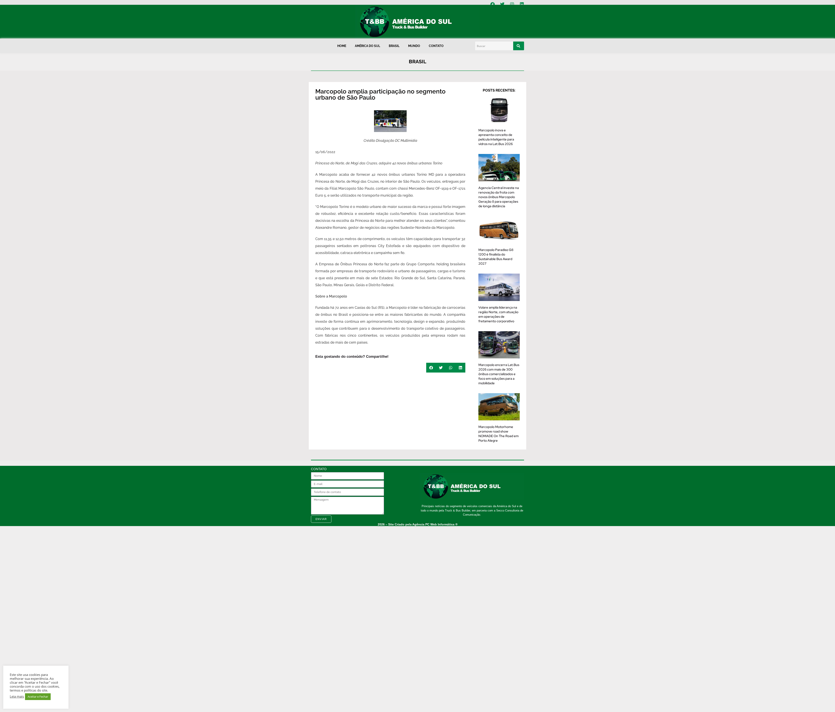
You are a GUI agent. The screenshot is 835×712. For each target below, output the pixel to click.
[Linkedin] (522, 4)
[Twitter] (502, 4)
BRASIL (394, 46)
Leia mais (17, 696)
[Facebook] (492, 4)
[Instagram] (512, 4)
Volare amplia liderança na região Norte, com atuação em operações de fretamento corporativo (498, 314)
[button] (431, 368)
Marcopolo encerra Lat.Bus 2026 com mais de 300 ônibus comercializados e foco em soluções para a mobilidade (498, 374)
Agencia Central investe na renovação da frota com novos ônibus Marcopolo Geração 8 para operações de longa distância (498, 197)
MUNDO (414, 46)
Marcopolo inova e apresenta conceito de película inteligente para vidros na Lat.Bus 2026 (496, 137)
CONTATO (436, 46)
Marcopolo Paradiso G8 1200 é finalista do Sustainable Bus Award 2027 (495, 257)
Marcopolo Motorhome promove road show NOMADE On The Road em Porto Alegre (498, 434)
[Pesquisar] (518, 46)
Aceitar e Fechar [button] (38, 697)
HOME (341, 46)
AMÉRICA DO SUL (367, 46)
